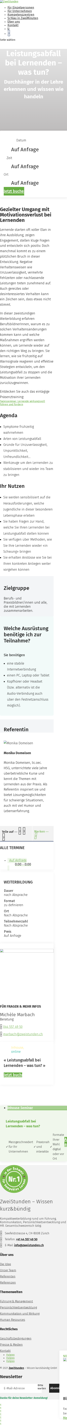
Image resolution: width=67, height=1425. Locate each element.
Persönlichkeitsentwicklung (18, 1307)
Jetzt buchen (14, 191)
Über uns (13, 21)
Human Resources (12, 1319)
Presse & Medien (11, 1344)
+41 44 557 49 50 (26, 1239)
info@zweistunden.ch (29, 1245)
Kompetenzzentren (20, 14)
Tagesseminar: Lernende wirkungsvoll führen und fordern (22, 403)
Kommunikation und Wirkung (19, 1313)
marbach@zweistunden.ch (23, 1034)
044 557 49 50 (13, 1027)
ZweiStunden (16, 1368)
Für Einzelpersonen (20, 7)
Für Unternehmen (19, 11)
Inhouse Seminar (20, 1108)
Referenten (7, 1276)
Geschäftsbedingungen (15, 1338)
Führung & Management (16, 1301)
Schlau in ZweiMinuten (22, 18)
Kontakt (12, 25)
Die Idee (5, 1264)
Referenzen (8, 1282)
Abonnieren (58, 1388)
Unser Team (8, 1270)
